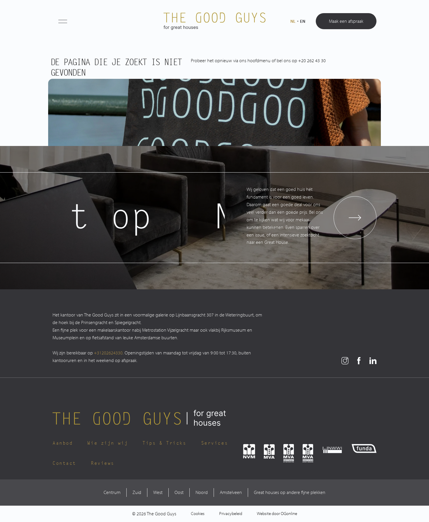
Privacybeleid (230, 513)
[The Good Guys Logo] (214, 21)
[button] (63, 21)
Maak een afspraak (346, 21)
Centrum (112, 492)
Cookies (198, 513)
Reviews (102, 463)
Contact (64, 463)
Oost (179, 492)
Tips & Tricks (164, 443)
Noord (202, 492)
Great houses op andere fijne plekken (289, 492)
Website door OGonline (277, 513)
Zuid (136, 492)
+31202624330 (108, 353)
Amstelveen (231, 492)
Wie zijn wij (107, 443)
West (158, 492)
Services (214, 443)
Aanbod (63, 443)
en (302, 21)
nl (292, 21)
